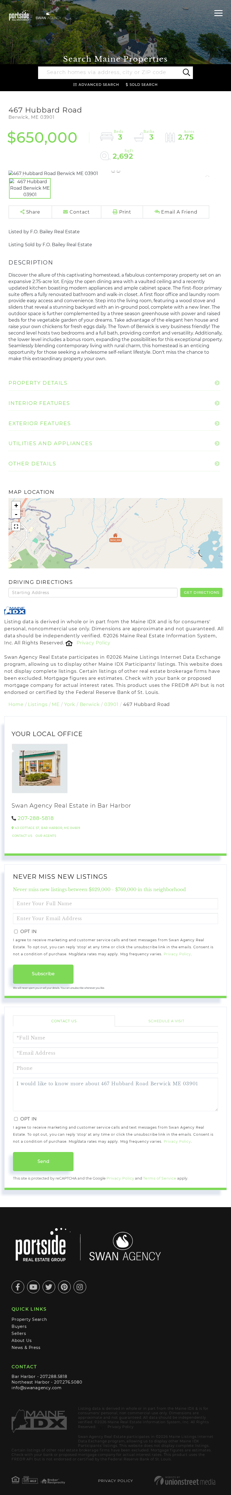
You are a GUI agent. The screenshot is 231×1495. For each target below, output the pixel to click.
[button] (186, 73)
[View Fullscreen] (16, 526)
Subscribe (43, 973)
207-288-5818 (36, 818)
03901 (111, 704)
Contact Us (22, 836)
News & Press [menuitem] (26, 1347)
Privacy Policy (93, 642)
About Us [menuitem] (22, 1340)
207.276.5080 (68, 1382)
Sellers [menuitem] (19, 1333)
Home (16, 704)
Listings (37, 704)
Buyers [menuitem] (19, 1326)
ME (56, 704)
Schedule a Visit (166, 1021)
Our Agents (45, 836)
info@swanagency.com (37, 1387)
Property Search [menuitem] (29, 1319)
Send (43, 1161)
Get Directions (201, 592)
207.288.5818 (53, 1376)
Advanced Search (99, 84)
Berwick (90, 704)
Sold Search (144, 84)
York (69, 704)
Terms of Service (159, 1178)
